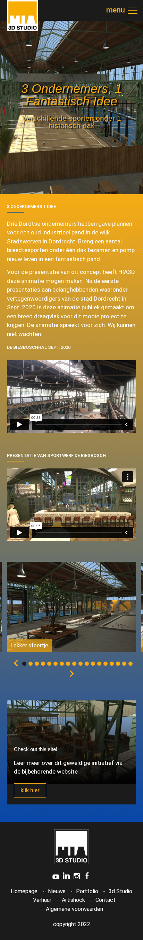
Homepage (24, 891)
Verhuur (42, 900)
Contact (105, 900)
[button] (14, 664)
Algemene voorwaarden (74, 909)
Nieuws (57, 891)
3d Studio (120, 891)
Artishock (73, 900)
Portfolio (87, 891)
